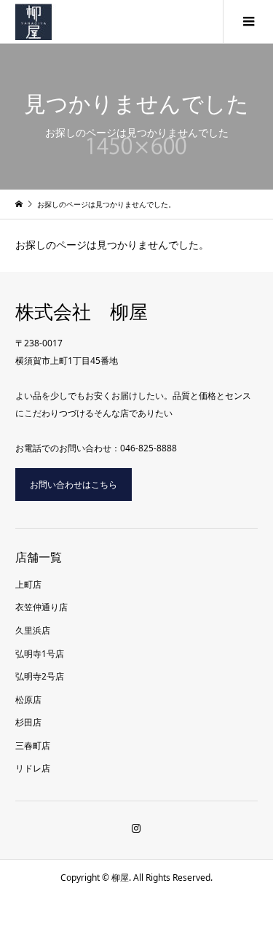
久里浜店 (32, 630)
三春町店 (32, 745)
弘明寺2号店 (39, 676)
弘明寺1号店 (39, 653)
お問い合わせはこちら (73, 484)
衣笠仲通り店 (41, 607)
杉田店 (28, 722)
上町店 (28, 584)
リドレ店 (32, 768)
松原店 (28, 699)
